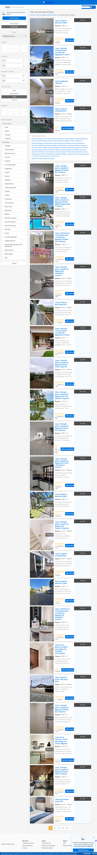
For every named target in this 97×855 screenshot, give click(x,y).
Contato (24, 848)
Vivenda (7, 135)
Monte (7, 131)
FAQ (64, 843)
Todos (14, 90)
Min (4, 60)
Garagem (8, 146)
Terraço (7, 191)
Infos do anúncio (72, 40)
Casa (6, 127)
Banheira (8, 180)
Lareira (7, 176)
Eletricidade (9, 254)
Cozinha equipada (11, 237)
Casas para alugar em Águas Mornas (67, 154)
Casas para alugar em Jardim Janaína (62, 138)
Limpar (14, 263)
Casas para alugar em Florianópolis (41, 143)
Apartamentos (14, 93)
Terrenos (14, 100)
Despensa (8, 199)
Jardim (7, 195)
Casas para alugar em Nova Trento (49, 156)
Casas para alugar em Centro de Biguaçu (70, 141)
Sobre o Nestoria (27, 845)
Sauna (7, 233)
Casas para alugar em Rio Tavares (78, 147)
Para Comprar (14, 23)
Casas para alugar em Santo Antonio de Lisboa (60, 145)
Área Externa (9, 250)
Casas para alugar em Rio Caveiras (46, 141)
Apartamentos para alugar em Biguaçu (43, 158)
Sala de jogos (9, 203)
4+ (20, 50)
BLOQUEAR (87, 853)
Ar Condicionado (10, 165)
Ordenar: (14, 32)
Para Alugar (14, 26)
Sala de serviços (10, 225)
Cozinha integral (10, 222)
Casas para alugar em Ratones (62, 143)
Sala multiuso (9, 184)
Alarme (7, 214)
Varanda (7, 161)
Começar (32, 15)
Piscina (7, 157)
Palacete (8, 139)
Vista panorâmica (10, 187)
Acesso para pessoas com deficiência (13, 245)
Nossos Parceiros (68, 845)
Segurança (8, 168)
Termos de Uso (46, 843)
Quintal (7, 172)
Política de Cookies (47, 848)
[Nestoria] (48, 2)
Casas (14, 97)
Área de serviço (10, 153)
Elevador (8, 229)
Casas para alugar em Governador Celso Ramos (69, 152)
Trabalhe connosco (28, 843)
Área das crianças (11, 218)
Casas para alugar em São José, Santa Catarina (45, 149)
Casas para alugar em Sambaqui (57, 147)
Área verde (8, 206)
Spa (6, 258)
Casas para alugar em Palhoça (70, 149)
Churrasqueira (9, 149)
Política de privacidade (48, 845)
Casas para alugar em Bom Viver (41, 138)
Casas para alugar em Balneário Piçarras (47, 15)
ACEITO (94, 853)
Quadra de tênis (10, 241)
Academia (8, 210)
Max (4, 65)
